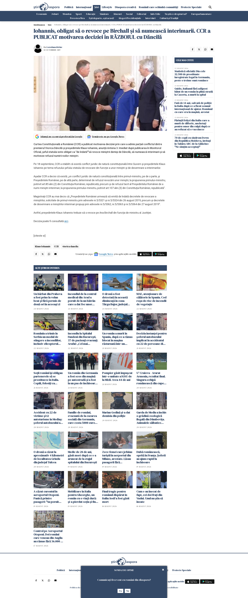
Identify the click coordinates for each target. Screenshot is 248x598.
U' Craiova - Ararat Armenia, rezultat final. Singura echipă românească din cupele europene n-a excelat (151, 378)
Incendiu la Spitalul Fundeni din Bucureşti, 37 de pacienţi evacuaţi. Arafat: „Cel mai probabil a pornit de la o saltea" (83, 338)
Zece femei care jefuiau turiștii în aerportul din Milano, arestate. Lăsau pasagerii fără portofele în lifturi (117, 457)
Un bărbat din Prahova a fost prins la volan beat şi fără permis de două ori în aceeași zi (48, 299)
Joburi (54, 14)
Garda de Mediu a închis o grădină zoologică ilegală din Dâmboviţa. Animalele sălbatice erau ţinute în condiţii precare (151, 417)
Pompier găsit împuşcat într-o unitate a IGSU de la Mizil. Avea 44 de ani (117, 376)
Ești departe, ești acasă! (101, 18)
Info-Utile (155, 14)
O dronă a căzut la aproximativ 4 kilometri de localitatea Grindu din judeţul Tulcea (49, 457)
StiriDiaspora (39, 25)
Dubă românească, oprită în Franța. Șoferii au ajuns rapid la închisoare (151, 457)
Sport (79, 14)
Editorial (141, 14)
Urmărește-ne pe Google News (108, 136)
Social (129, 14)
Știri (96, 7)
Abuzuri (117, 14)
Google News (106, 254)
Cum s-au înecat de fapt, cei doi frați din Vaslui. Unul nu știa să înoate (149, 496)
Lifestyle (107, 7)
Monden (67, 14)
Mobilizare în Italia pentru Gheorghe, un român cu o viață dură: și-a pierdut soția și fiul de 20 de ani (82, 496)
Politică (68, 7)
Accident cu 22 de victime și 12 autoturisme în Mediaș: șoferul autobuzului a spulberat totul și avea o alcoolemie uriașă (49, 417)
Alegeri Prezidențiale (129, 18)
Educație (90, 14)
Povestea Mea (77, 18)
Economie (41, 14)
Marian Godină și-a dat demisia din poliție (116, 414)
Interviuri (150, 18)
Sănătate (104, 14)
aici (66, 221)
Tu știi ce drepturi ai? (176, 14)
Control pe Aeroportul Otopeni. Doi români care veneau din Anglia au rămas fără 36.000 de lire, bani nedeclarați (49, 536)
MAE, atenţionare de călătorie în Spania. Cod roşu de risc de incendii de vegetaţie (151, 299)
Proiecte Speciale (191, 7)
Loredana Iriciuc (54, 47)
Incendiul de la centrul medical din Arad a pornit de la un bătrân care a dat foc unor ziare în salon (82, 299)
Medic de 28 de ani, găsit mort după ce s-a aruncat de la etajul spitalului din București (82, 457)
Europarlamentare (201, 14)
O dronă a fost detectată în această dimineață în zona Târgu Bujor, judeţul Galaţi (115, 299)
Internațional (83, 7)
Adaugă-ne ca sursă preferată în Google (61, 136)
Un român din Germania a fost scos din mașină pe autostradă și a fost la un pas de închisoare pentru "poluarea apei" (83, 378)
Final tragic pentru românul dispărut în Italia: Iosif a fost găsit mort (115, 496)
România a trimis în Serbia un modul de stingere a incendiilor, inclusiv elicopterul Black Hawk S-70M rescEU (47, 338)
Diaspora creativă (125, 7)
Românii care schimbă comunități (158, 7)
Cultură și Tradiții (169, 18)
